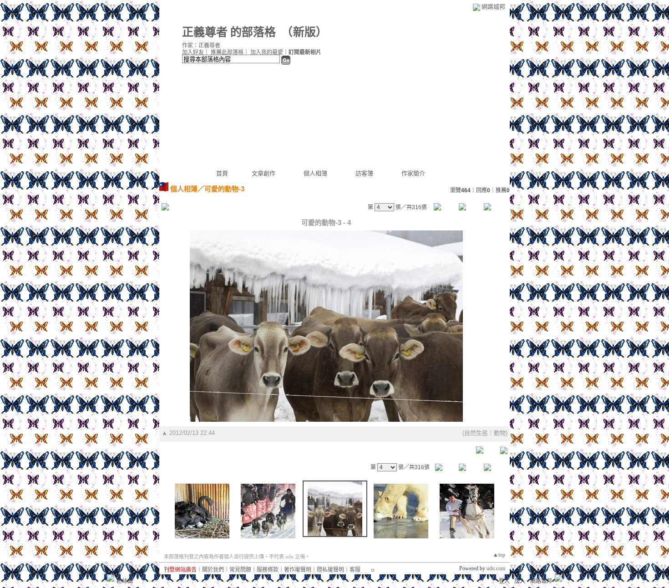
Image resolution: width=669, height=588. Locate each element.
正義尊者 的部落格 (229, 32)
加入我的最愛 (266, 52)
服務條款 (268, 570)
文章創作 (263, 173)
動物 (500, 432)
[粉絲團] (110, 578)
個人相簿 (315, 173)
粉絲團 (125, 581)
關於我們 (213, 570)
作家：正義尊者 (201, 45)
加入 (519, 581)
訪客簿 (364, 173)
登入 (504, 581)
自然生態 (476, 432)
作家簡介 (413, 173)
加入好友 (193, 52)
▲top (499, 555)
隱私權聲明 (330, 570)
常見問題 (240, 570)
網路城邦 (493, 6)
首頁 (222, 173)
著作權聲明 (297, 570)
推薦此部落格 (227, 52)
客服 (355, 570)
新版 (304, 32)
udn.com (496, 568)
